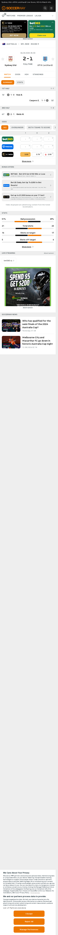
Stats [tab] (20, 83)
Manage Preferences (29, 929)
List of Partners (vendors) (14, 908)
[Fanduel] (7, 147)
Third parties (35, 893)
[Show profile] (10, 60)
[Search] (45, 8)
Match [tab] (7, 75)
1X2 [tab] (4, 128)
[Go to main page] (15, 8)
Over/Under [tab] (17, 128)
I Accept (29, 914)
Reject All (29, 921)
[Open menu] (51, 8)
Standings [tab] (38, 75)
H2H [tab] (26, 75)
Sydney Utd (10, 66)
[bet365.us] (7, 140)
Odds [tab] (17, 75)
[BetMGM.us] (7, 155)
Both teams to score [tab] (39, 128)
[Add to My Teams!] (2, 60)
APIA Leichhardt (45, 66)
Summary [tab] (7, 83)
